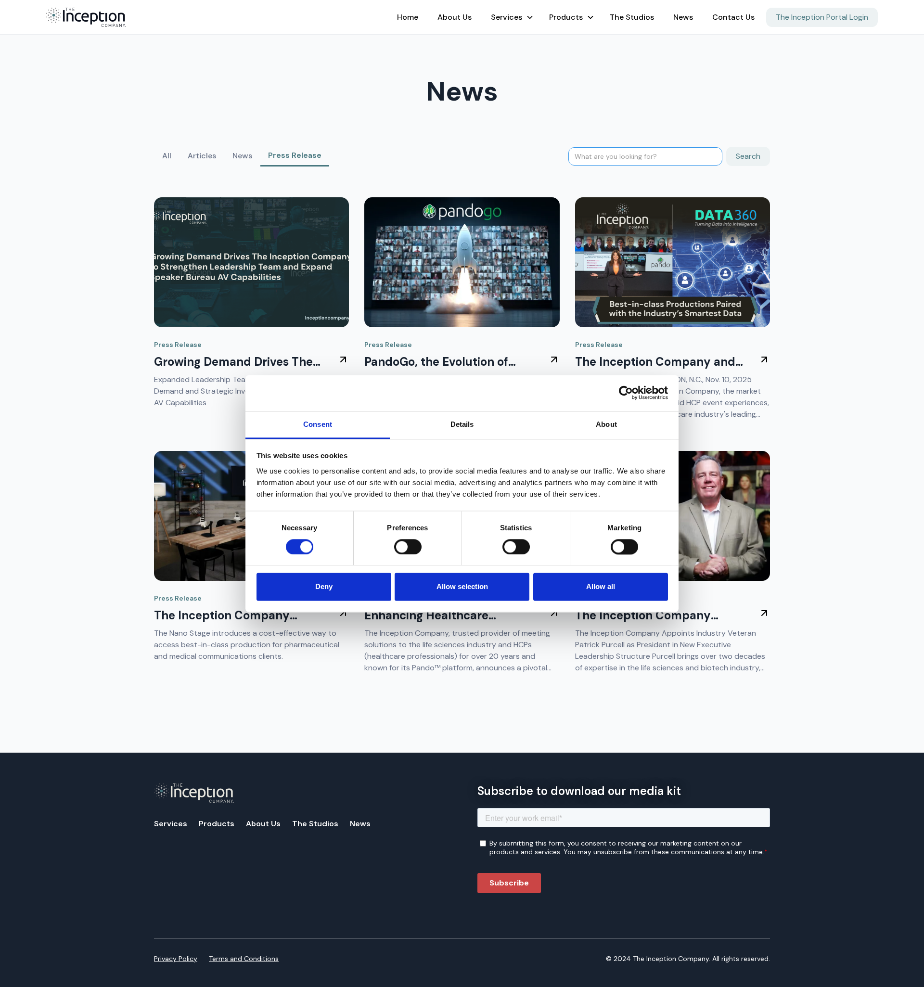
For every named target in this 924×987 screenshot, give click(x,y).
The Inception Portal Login (822, 17)
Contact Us (733, 17)
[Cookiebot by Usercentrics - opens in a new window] (626, 392)
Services (170, 824)
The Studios (632, 17)
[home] (217, 17)
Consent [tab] (317, 424)
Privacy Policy (175, 958)
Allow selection (462, 587)
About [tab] (606, 424)
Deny (324, 587)
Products (216, 824)
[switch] (408, 546)
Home (407, 17)
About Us (454, 17)
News (683, 17)
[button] (510, 17)
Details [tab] (462, 424)
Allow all (600, 587)
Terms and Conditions (244, 958)
